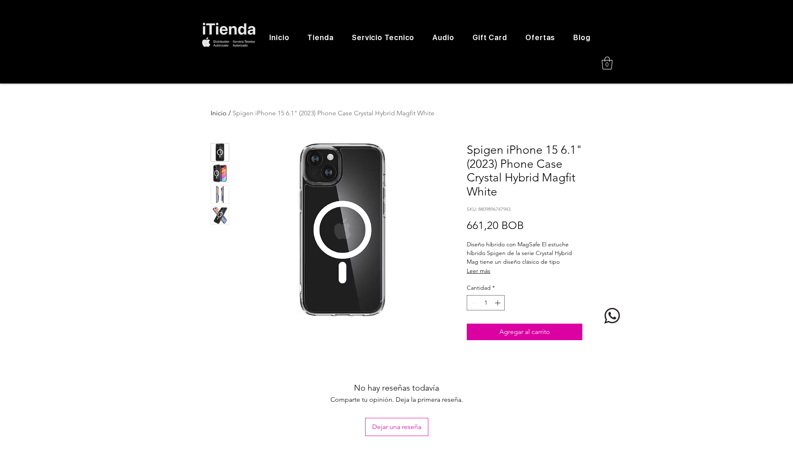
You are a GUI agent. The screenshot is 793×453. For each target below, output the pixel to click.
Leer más (478, 270)
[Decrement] (473, 303)
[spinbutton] (485, 303)
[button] (607, 63)
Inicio (219, 113)
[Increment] (498, 303)
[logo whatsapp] (612, 316)
